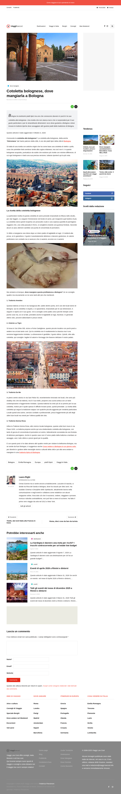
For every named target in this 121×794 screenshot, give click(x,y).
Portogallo (64, 713)
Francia (63, 723)
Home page (43, 750)
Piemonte (91, 713)
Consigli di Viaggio (14, 708)
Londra (36, 708)
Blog (40, 754)
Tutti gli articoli (25, 506)
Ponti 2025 (102, 7)
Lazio (89, 718)
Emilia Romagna (24, 462)
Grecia (63, 703)
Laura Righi (24, 477)
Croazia (63, 728)
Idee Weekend (84, 26)
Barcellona (38, 733)
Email (9, 666)
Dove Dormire (65, 762)
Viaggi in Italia (54, 26)
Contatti (9, 7)
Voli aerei (10, 728)
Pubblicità (16, 7)
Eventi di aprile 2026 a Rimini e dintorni (49, 568)
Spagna (63, 708)
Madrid (36, 718)
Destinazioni (41, 26)
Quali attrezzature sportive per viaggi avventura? (90, 174)
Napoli (36, 728)
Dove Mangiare (66, 758)
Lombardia (91, 733)
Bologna (11, 462)
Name (9, 659)
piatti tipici (48, 462)
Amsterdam (38, 723)
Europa (38, 462)
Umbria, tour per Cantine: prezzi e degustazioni (89, 149)
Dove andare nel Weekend (17, 718)
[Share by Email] (76, 106)
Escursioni (11, 723)
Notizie (111, 7)
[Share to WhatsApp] (72, 106)
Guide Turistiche (66, 750)
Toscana (90, 708)
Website (10, 673)
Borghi (64, 26)
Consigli (73, 26)
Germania (64, 733)
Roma (36, 703)
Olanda (63, 718)
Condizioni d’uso (45, 762)
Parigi (36, 713)
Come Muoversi (66, 766)
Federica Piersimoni (46, 784)
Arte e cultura (12, 703)
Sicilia (89, 723)
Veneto (90, 728)
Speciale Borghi (13, 713)
